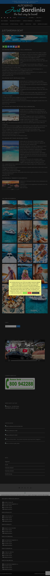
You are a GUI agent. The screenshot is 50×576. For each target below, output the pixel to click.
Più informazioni (36, 292)
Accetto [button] (25, 292)
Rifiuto (29, 292)
